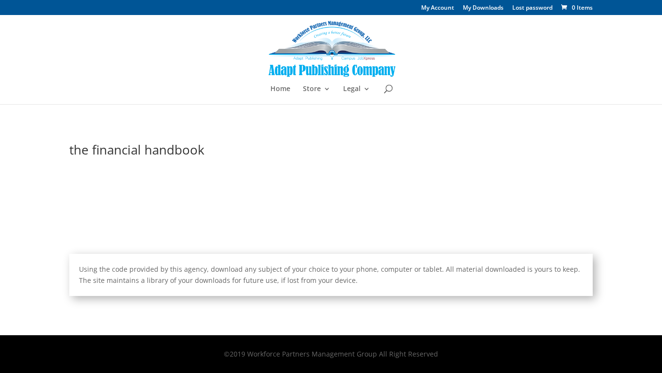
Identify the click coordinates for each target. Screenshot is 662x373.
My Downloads (483, 8)
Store (312, 89)
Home (280, 89)
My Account (437, 8)
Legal (352, 89)
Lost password (532, 8)
